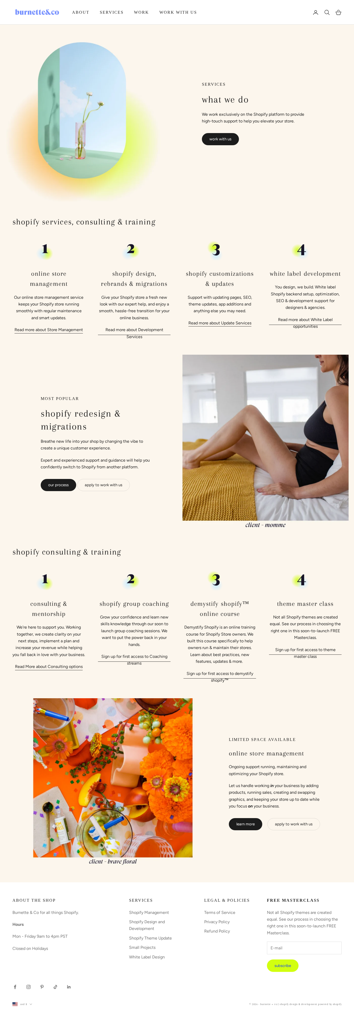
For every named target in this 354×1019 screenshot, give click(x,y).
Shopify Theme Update (150, 938)
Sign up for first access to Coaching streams (134, 660)
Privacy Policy (217, 921)
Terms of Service (219, 912)
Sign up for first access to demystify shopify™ (220, 677)
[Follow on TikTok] (55, 986)
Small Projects (142, 947)
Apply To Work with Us (294, 824)
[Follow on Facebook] (15, 986)
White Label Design (147, 957)
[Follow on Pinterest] (42, 986)
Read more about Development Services (134, 333)
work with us (220, 139)
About (80, 12)
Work (141, 12)
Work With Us (178, 12)
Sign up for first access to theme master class (305, 653)
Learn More (245, 824)
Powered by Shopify (330, 1004)
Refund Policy (217, 931)
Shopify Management (149, 912)
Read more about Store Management (49, 329)
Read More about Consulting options (49, 666)
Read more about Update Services (219, 323)
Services (112, 12)
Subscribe (282, 965)
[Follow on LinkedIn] (69, 986)
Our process (58, 485)
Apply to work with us (103, 485)
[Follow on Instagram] (28, 986)
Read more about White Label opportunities (305, 323)
